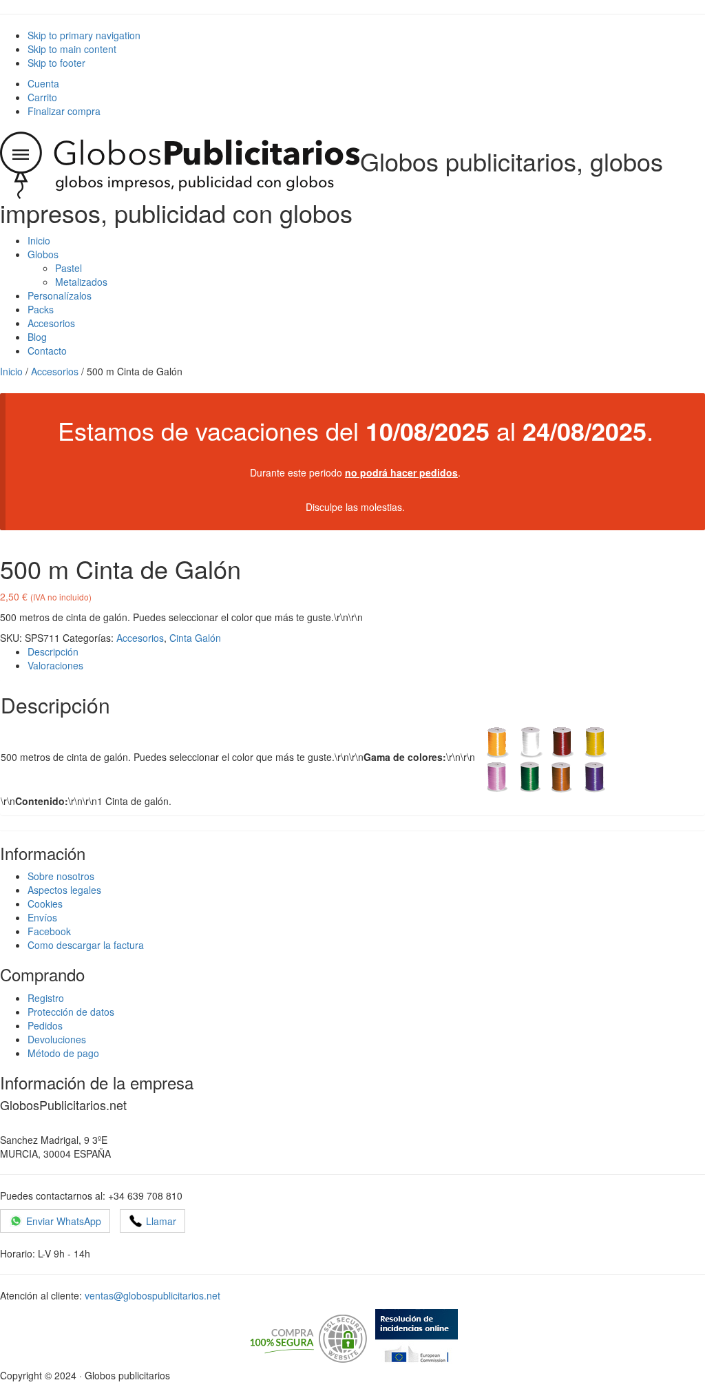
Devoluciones (57, 1039)
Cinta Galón (195, 638)
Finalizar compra (64, 111)
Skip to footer (56, 63)
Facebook (49, 931)
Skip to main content (72, 49)
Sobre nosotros (61, 876)
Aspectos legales (64, 890)
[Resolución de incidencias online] (416, 1337)
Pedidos (45, 1025)
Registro (46, 998)
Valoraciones (55, 665)
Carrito (42, 97)
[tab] (366, 651)
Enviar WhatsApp (63, 1221)
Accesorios (54, 371)
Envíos (42, 917)
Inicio (11, 371)
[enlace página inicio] (180, 160)
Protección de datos (71, 1012)
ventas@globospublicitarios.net (152, 1295)
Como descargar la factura (86, 945)
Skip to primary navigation (84, 35)
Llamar (161, 1221)
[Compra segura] (307, 1337)
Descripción (53, 651)
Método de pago (63, 1053)
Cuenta (43, 83)
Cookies (45, 903)
